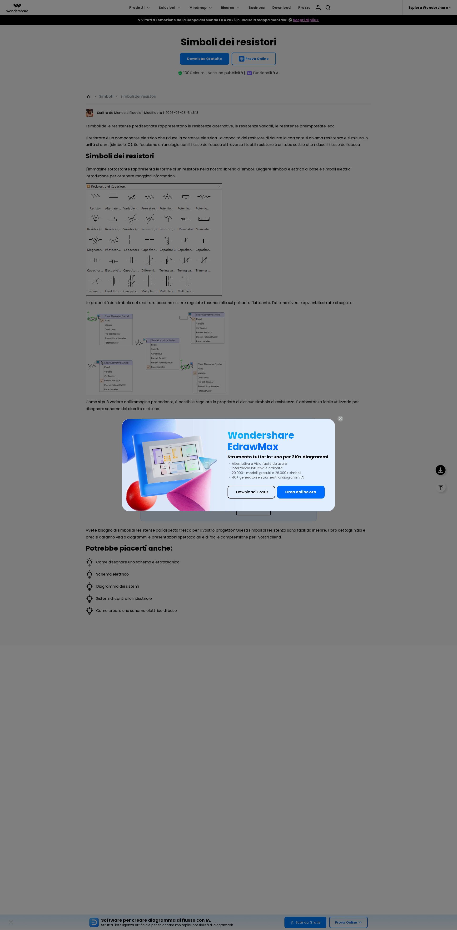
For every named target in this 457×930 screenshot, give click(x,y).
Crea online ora (300, 492)
